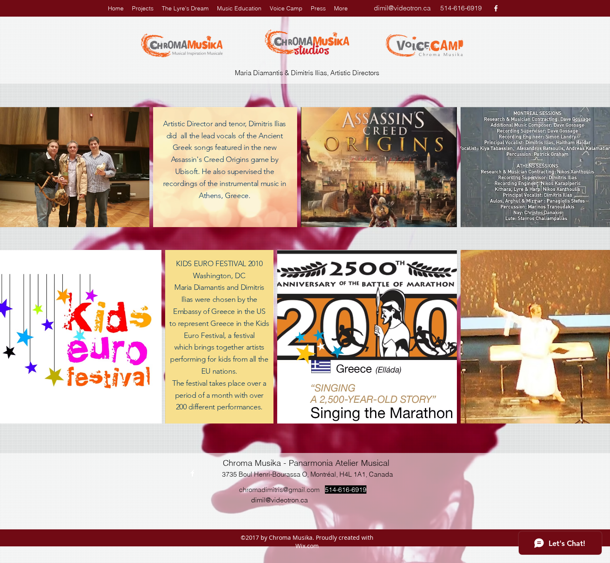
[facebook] (496, 8)
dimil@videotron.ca (402, 8)
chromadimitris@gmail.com (279, 489)
